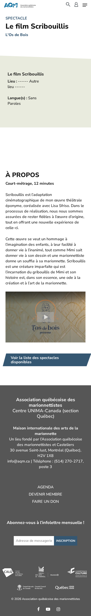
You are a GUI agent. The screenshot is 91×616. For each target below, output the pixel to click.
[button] (85, 4)
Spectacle (16, 18)
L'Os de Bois (17, 34)
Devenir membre (45, 494)
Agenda (45, 487)
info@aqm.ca (18, 461)
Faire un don (45, 501)
